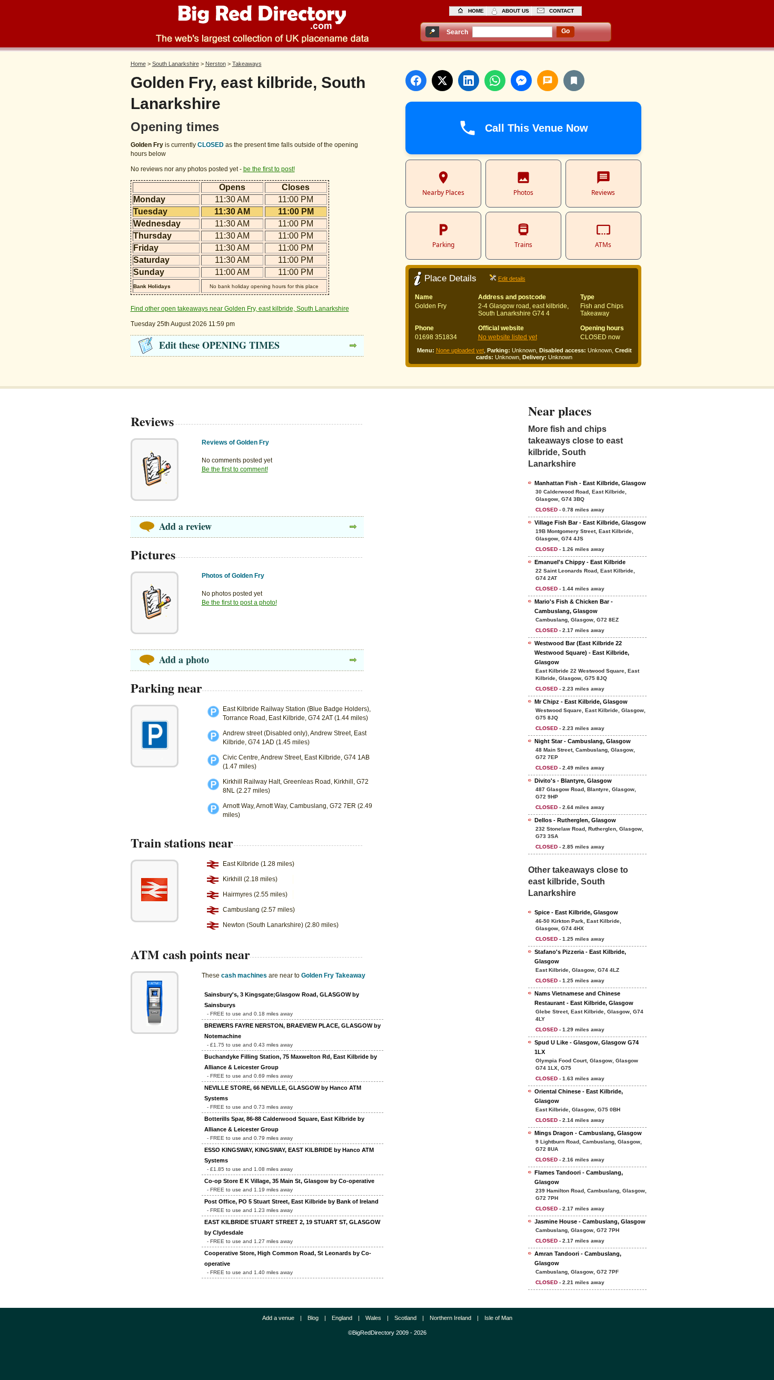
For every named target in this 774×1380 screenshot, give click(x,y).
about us (515, 11)
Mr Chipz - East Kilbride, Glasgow (581, 701)
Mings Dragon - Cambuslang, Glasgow (588, 1133)
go (565, 31)
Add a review (185, 526)
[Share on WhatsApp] (494, 80)
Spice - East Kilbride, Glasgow (576, 912)
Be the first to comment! (235, 469)
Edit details (511, 278)
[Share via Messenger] (521, 80)
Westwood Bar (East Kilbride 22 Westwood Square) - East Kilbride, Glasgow (581, 652)
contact (561, 11)
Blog (313, 1318)
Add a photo (184, 659)
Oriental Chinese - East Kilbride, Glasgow (578, 1096)
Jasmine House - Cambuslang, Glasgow (590, 1221)
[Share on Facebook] (415, 80)
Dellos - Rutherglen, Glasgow (575, 820)
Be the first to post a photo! (239, 602)
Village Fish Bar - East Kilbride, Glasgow (590, 522)
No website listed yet (507, 337)
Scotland (405, 1318)
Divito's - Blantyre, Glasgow (573, 780)
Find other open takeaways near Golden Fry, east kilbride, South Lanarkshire (240, 308)
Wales (373, 1318)
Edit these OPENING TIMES (219, 345)
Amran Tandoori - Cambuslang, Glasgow (577, 1258)
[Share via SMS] (547, 80)
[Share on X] (442, 80)
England (342, 1318)
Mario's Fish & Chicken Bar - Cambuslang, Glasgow (573, 606)
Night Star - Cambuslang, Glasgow (582, 741)
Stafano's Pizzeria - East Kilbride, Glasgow (580, 956)
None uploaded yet (460, 350)
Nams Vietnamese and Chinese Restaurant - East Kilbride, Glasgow (583, 998)
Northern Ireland (450, 1318)
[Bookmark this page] (573, 80)
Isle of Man (498, 1318)
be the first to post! (269, 169)
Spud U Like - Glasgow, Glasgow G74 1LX (586, 1047)
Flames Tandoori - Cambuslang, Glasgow (578, 1177)
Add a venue (278, 1318)
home (476, 11)
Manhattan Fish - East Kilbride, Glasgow (590, 483)
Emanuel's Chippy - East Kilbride (580, 562)
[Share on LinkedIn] (468, 80)
